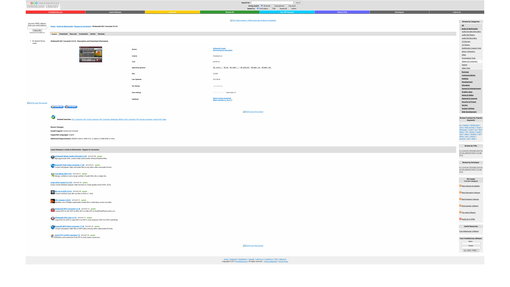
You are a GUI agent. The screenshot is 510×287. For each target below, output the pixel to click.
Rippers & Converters (82, 26)
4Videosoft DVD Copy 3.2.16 (65, 217)
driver (479, 127)
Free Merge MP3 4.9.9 (63, 174)
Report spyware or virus (221, 100)
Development (467, 82)
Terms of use (283, 261)
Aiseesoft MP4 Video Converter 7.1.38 (69, 226)
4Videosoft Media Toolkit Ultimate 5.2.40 (71, 156)
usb (468, 139)
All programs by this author (223, 50)
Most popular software (470, 206)
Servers (465, 105)
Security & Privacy (469, 102)
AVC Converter (77, 119)
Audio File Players (468, 35)
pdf (479, 134)
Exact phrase (279, 6)
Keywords (283, 8)
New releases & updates (471, 186)
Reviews (101, 34)
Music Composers (468, 51)
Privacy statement (270, 261)
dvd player (463, 129)
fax (476, 129)
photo (461, 136)
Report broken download (222, 98)
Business (465, 72)
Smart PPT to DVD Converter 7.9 (67, 235)
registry (472, 136)
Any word (292, 6)
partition (473, 134)
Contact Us (269, 259)
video (473, 139)
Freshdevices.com (55, 12)
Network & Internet (469, 98)
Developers (399, 12)
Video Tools (466, 68)
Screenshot (83, 34)
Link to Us (457, 12)
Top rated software (469, 212)
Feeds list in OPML (468, 219)
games (472, 132)
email (471, 129)
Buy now (73, 34)
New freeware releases (470, 199)
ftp (467, 132)
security (462, 139)
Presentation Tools (468, 58)
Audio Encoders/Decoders (471, 31)
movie (478, 132)
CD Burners (466, 41)
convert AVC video (159, 119)
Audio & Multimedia (65, 26)
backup (466, 125)
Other (464, 55)
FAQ (276, 259)
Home (226, 259)
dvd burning (474, 125)
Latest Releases (115, 12)
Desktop (465, 78)
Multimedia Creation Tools (471, 48)
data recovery (470, 127)
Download (63, 34)
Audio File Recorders (469, 38)
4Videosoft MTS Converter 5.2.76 (67, 209)
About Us (282, 259)
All (463, 25)
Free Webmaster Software (469, 231)
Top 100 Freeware (287, 12)
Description (263, 8)
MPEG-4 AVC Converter (126, 119)
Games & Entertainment (471, 88)
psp (466, 136)
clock (461, 127)
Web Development (469, 112)
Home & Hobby (468, 95)
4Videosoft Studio (219, 48)
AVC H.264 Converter (90, 119)
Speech (464, 65)
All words (267, 6)
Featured (172, 12)
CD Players (466, 45)
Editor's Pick (342, 12)
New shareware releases (471, 192)
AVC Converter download (108, 119)
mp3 (461, 134)
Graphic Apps (467, 92)
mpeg (466, 134)
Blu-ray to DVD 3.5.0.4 (63, 191)
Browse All (230, 12)
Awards (251, 259)
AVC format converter (144, 119)
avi (460, 125)
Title (273, 8)
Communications (468, 75)
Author (293, 8)
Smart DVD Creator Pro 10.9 (61, 182)
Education (466, 85)
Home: (53, 26)
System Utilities (468, 108)
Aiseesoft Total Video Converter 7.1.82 (69, 165)
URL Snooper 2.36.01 (63, 200)
